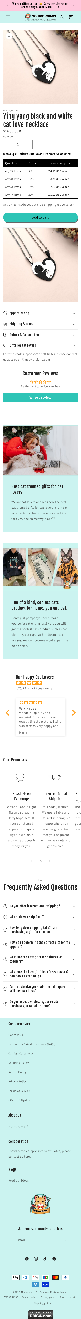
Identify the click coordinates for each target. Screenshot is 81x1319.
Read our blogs (18, 1180)
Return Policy (17, 1072)
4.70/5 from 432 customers (34, 688)
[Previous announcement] (7, 5)
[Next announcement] (73, 5)
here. (27, 1156)
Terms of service (68, 1297)
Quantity (8, 136)
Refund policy (29, 1297)
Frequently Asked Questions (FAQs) (31, 1044)
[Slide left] (31, 860)
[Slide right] (49, 860)
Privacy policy (48, 1297)
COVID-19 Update (19, 1100)
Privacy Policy (17, 1081)
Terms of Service (19, 1091)
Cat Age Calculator (20, 1053)
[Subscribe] (64, 1240)
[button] (8, 17)
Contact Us (15, 1035)
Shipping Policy (18, 1063)
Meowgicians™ (18, 1126)
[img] (43, 683)
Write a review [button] (40, 397)
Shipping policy (42, 1303)
